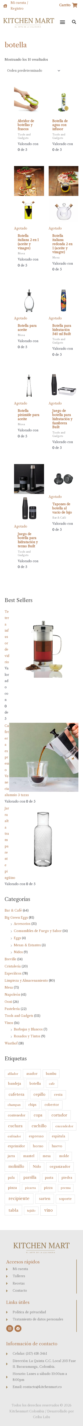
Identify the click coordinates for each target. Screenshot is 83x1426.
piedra (67, 1178)
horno (38, 1146)
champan (14, 1105)
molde (64, 1156)
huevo (57, 1146)
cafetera (16, 1094)
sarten (44, 1198)
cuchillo (39, 1126)
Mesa (9, 988)
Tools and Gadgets (19, 1016)
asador (32, 1074)
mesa (47, 1156)
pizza (48, 1188)
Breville (10, 959)
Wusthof (11, 1043)
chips (32, 1105)
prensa (66, 1188)
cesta (58, 1095)
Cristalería (13, 966)
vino (48, 1210)
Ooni (8, 1002)
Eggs (17, 938)
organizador (60, 1166)
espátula (58, 1136)
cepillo (39, 1094)
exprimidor (16, 1146)
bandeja (14, 1083)
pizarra (30, 1188)
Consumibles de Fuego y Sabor (38, 931)
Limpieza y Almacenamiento (26, 981)
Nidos (18, 952)
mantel (28, 1156)
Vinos (9, 1023)
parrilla (29, 1177)
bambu (51, 1074)
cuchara (15, 1126)
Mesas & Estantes (27, 945)
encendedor (64, 1126)
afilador (13, 1074)
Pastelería (12, 1009)
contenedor (16, 1115)
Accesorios (22, 924)
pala (11, 1178)
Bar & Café (13, 910)
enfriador (14, 1136)
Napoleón (12, 995)
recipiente (19, 1198)
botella (35, 1083)
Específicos (13, 974)
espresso (36, 1136)
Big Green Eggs (16, 918)
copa (38, 1115)
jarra (11, 1156)
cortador (59, 1115)
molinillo (16, 1166)
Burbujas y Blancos (28, 1029)
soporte (65, 1199)
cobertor (51, 1105)
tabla (13, 1210)
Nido (37, 1167)
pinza (12, 1187)
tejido (31, 1211)
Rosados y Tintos (27, 1036)
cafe (52, 1083)
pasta (49, 1178)
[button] (62, 22)
